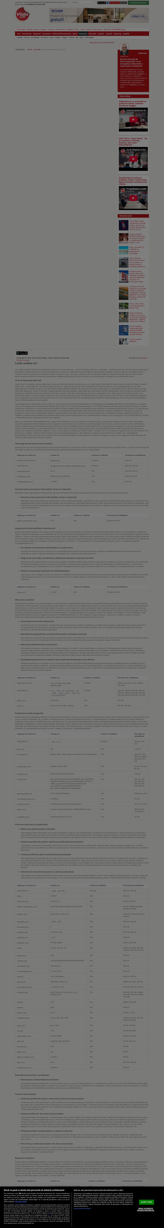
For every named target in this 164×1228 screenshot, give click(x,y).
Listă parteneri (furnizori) (82, 1208)
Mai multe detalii (21, 1201)
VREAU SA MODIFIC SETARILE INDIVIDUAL (145, 1209)
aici (49, 1215)
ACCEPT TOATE (146, 1202)
